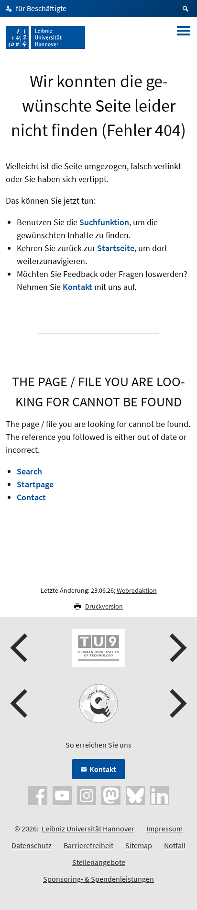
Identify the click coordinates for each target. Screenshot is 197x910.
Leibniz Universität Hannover (88, 828)
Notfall (175, 845)
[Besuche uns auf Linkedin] (160, 794)
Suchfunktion (104, 222)
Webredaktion (137, 590)
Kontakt (77, 286)
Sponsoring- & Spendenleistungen (98, 879)
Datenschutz (31, 845)
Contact (31, 497)
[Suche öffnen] (187, 8)
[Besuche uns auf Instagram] (87, 794)
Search (29, 471)
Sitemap (138, 845)
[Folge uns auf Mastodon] (111, 794)
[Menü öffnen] (183, 37)
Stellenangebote (98, 862)
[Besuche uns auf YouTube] (62, 794)
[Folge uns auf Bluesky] (135, 794)
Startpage (35, 484)
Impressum (164, 828)
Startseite (115, 247)
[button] (20, 648)
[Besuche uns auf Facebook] (38, 794)
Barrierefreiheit (88, 845)
